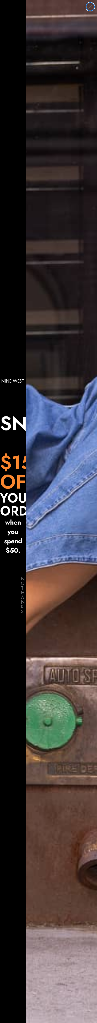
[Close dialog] (90, 7)
